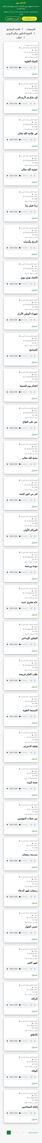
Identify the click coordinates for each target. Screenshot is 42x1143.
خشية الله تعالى (29, 169)
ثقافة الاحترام (31, 746)
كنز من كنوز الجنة (28, 494)
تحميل (34, 73)
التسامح (33, 349)
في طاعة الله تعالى (28, 133)
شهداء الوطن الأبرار (27, 313)
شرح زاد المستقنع (32, 45)
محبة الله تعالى (30, 458)
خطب (19, 37)
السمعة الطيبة (30, 710)
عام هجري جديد (29, 602)
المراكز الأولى (30, 530)
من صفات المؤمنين (27, 818)
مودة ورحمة (31, 566)
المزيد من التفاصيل (13, 19)
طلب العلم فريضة (28, 674)
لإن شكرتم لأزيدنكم (27, 97)
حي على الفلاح (30, 421)
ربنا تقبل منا (31, 205)
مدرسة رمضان (30, 854)
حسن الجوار (31, 926)
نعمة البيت (32, 782)
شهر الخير (32, 962)
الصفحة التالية (32, 1132)
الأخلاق (34, 1034)
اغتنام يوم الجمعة (29, 385)
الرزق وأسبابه (30, 241)
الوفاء (35, 1070)
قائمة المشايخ (14, 29)
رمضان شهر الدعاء (28, 890)
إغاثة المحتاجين (30, 1106)
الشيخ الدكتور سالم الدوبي (19, 33)
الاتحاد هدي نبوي (29, 277)
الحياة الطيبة (31, 61)
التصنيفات (30, 29)
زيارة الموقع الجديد (29, 19)
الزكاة (34, 998)
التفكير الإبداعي (30, 638)
